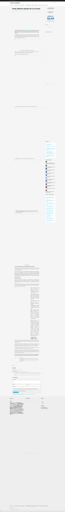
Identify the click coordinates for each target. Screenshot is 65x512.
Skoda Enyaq (19, 412)
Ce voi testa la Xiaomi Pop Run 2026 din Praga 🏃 (50, 146)
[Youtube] (53, 508)
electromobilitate (21, 361)
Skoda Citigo (12, 412)
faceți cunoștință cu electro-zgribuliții (32, 345)
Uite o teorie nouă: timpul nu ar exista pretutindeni (50, 144)
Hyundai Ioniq (27, 30)
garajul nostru (19, 405)
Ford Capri (13, 405)
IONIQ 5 (14, 408)
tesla (22, 412)
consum (17, 365)
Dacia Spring (20, 403)
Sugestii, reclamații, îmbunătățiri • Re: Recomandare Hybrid (50, 210)
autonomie (15, 365)
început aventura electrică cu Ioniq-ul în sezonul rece (31, 347)
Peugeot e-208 (21, 409)
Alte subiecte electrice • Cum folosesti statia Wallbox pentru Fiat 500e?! (50, 204)
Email (28, 384)
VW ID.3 (20, 413)
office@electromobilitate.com (44, 408)
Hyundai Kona (16, 406)
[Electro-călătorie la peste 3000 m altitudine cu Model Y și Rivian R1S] (46, 181)
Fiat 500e (11, 405)
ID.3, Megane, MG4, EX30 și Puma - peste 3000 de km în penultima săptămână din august (50, 164)
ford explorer (15, 405)
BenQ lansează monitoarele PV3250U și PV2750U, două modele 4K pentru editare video (50, 149)
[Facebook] (51, 508)
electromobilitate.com (17, 362)
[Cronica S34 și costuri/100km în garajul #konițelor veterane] (46, 175)
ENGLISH (11, 0)
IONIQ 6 (17, 408)
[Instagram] (52, 508)
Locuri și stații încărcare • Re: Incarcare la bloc (49, 216)
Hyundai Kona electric (16, 408)
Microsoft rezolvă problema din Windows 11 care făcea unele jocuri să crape (50, 156)
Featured (21, 404)
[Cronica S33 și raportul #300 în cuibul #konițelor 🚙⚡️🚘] (46, 172)
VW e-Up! (16, 413)
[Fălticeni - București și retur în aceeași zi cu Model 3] (46, 187)
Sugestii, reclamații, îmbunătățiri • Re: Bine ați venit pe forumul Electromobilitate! (50, 213)
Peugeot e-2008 (11, 410)
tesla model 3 (12, 413)
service (19, 365)
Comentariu (14, 379)
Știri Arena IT (47, 141)
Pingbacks (19, 369)
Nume (14, 384)
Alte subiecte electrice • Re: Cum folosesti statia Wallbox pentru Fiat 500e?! (50, 198)
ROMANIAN (13, 0)
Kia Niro (19, 408)
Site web (14, 386)
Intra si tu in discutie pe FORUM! (50, 194)
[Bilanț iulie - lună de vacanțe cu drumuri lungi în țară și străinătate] (46, 178)
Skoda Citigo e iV (15, 412)
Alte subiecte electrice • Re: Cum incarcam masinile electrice (50, 218)
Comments (15, 369)
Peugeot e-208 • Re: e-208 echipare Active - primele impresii (50, 206)
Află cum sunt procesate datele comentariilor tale (29, 394)
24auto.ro (36, 360)
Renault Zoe (16, 411)
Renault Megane (18, 410)
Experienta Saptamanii (16, 404)
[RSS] (54, 508)
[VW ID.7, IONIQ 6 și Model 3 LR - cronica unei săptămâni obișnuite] (46, 184)
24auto (42, 401)
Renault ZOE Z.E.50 (20, 411)
